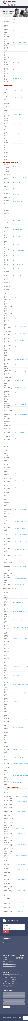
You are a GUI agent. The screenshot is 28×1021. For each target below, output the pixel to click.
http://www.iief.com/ (17, 275)
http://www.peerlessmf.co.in (20, 494)
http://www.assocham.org (18, 212)
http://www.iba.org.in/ (17, 194)
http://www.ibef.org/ (17, 288)
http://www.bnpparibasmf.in (20, 318)
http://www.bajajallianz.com (21, 801)
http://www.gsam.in (19, 380)
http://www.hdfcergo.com (21, 828)
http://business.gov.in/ (17, 260)
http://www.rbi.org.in (17, 69)
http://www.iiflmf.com (19, 420)
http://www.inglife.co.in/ (17, 709)
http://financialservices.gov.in (19, 37)
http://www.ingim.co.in (19, 432)
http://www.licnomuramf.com (21, 466)
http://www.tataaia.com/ (18, 782)
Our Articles (5, 959)
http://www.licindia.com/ (18, 727)
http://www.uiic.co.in (20, 906)
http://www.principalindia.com (21, 521)
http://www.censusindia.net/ (18, 250)
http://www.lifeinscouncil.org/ (19, 177)
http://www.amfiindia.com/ (18, 173)
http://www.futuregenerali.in (21, 823)
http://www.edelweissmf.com (21, 359)
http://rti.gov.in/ (16, 255)
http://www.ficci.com (17, 201)
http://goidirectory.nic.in (18, 229)
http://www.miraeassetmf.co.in (21, 473)
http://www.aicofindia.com (21, 791)
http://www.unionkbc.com (20, 578)
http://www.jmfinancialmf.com (21, 438)
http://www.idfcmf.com (19, 409)
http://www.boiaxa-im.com (20, 326)
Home (4, 13)
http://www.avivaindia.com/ (18, 602)
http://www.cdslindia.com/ (18, 157)
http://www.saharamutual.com (21, 549)
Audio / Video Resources (8, 961)
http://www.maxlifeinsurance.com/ (20, 733)
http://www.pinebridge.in (20, 501)
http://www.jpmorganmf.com (21, 445)
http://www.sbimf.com (19, 555)
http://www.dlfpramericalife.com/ (19, 650)
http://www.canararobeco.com (21, 333)
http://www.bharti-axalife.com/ (19, 619)
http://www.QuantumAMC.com (21, 528)
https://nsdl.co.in (16, 150)
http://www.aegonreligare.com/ (19, 594)
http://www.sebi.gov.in (17, 54)
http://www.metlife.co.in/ (18, 740)
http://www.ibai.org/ (17, 188)
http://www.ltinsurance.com (21, 838)
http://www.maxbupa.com (21, 855)
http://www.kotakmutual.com (21, 452)
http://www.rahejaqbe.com (21, 864)
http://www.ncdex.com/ (17, 114)
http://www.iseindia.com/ (18, 133)
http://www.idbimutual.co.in (20, 404)
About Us (5, 942)
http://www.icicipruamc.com (21, 398)
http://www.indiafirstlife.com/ (18, 701)
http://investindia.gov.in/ (18, 264)
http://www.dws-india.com (20, 346)
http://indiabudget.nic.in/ (18, 236)
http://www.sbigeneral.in (21, 879)
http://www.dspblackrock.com (21, 353)
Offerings (5, 957)
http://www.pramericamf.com (21, 515)
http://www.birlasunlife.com (20, 311)
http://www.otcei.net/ (17, 123)
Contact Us (5, 951)
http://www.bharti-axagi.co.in (22, 806)
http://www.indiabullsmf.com (21, 427)
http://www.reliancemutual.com (21, 534)
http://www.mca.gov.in (17, 30)
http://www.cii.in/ (16, 220)
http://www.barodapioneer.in (21, 304)
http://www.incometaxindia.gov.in (20, 42)
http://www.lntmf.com (19, 459)
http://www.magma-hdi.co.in (21, 849)
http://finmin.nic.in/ (17, 26)
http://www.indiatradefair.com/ (19, 281)
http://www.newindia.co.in (21, 899)
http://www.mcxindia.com (18, 105)
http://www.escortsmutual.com (21, 364)
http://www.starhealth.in (21, 890)
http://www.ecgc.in (19, 817)
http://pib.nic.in (16, 244)
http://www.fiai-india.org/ (18, 166)
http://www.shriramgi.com (21, 884)
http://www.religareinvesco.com (21, 541)
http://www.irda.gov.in (17, 62)
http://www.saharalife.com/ (18, 757)
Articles (4, 948)
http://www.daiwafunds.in (20, 340)
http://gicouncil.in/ (17, 182)
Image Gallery (5, 963)
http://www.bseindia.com (18, 97)
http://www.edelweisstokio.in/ (19, 657)
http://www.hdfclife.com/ (18, 675)
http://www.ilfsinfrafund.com (21, 414)
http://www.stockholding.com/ (19, 143)
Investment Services (7, 944)
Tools (4, 965)
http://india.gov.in (16, 22)
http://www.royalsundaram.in (22, 873)
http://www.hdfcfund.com (20, 387)
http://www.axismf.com (20, 297)
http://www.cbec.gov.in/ (18, 47)
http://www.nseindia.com (18, 90)
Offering (4, 946)
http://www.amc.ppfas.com (20, 509)
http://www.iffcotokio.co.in (21, 833)
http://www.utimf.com (19, 584)
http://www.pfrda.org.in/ (18, 78)
